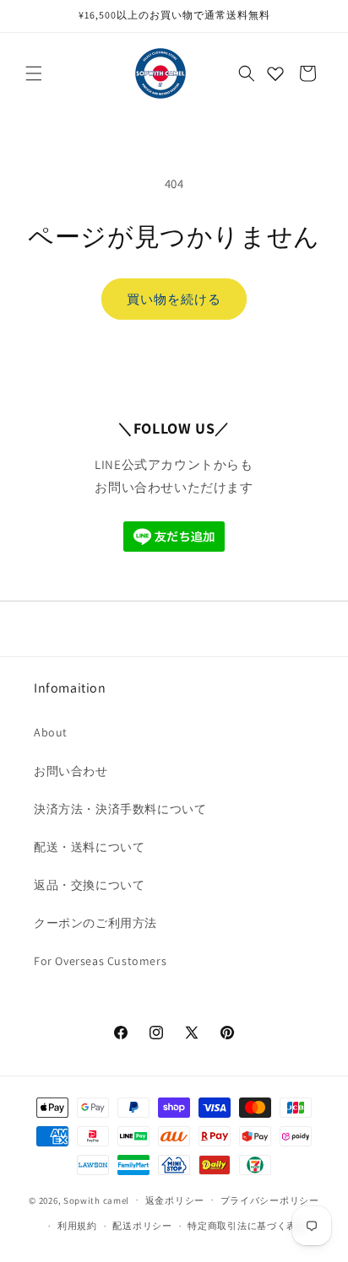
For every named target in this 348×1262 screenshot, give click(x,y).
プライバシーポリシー (269, 1200)
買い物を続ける (174, 299)
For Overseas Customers (100, 960)
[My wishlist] (275, 73)
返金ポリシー (174, 1200)
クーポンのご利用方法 (95, 922)
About (51, 732)
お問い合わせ (71, 771)
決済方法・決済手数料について (120, 809)
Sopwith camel (96, 1199)
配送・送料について (89, 847)
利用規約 (77, 1226)
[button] (33, 73)
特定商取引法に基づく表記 (247, 1226)
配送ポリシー (141, 1226)
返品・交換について (89, 885)
